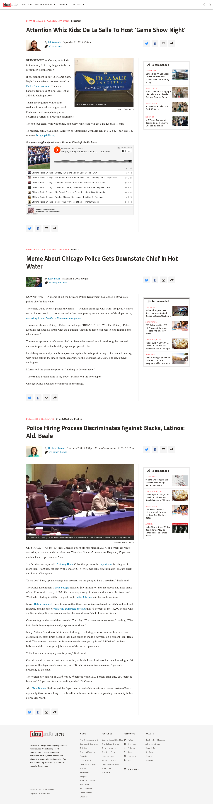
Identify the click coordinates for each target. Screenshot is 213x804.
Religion (83, 776)
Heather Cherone (56, 448)
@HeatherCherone (57, 451)
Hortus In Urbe (108, 756)
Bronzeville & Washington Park (48, 21)
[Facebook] (125, 743)
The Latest (84, 784)
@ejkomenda (55, 46)
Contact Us (150, 747)
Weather (83, 796)
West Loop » (151, 88)
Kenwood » (150, 117)
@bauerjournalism (57, 282)
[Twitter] (125, 739)
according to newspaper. (53, 318)
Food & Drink (85, 760)
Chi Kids (83, 747)
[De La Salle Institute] (104, 80)
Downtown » (151, 103)
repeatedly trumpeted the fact (69, 608)
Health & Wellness (87, 764)
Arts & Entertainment (89, 739)
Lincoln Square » (153, 340)
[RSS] (125, 760)
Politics (75, 249)
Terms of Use (35, 789)
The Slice (106, 772)
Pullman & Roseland (40, 419)
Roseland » (151, 307)
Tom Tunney (39, 688)
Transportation (86, 788)
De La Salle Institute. (38, 86)
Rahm (38, 604)
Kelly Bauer (54, 278)
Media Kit (149, 760)
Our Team (149, 752)
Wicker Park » (152, 71)
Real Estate (85, 772)
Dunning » (150, 354)
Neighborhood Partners (155, 739)
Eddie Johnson (83, 597)
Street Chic (106, 768)
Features (77, 4)
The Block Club (108, 752)
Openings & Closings (110, 764)
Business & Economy (89, 743)
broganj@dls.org (45, 135)
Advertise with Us (152, 743)
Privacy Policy (48, 789)
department (106, 564)
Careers (148, 756)
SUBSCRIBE (133, 769)
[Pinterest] (124, 747)
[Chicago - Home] (10, 4)
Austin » (149, 524)
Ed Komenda (54, 42)
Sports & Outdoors (88, 780)
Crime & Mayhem (64, 419)
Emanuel (47, 604)
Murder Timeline (109, 760)
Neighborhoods (44, 4)
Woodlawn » (151, 476)
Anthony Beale (65, 564)
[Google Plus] (125, 752)
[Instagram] (125, 756)
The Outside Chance (110, 743)
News (62, 4)
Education (76, 21)
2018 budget (62, 587)
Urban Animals (86, 792)
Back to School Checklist (112, 739)
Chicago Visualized (110, 747)
